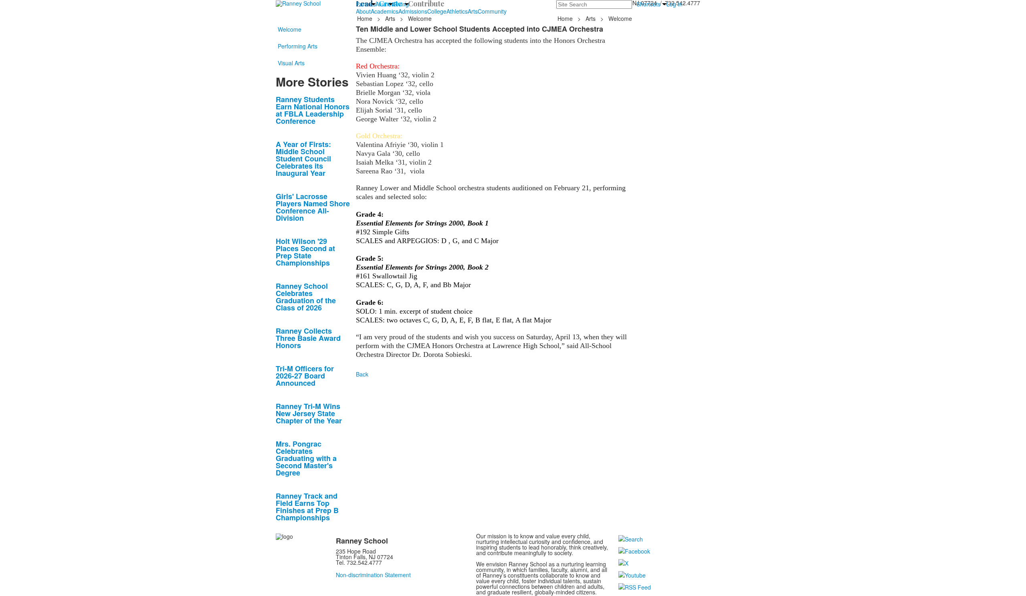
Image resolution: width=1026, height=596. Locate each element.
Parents (366, 4)
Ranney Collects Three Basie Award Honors (308, 338)
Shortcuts (648, 4)
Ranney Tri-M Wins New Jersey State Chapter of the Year (309, 413)
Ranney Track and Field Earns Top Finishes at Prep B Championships (307, 507)
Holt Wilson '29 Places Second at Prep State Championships (305, 252)
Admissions (412, 11)
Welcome (289, 29)
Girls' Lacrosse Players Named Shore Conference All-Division (313, 207)
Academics (384, 11)
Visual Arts (291, 63)
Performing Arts (297, 46)
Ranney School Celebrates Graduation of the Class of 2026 (306, 297)
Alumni (384, 4)
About (363, 11)
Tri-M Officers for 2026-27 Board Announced (305, 375)
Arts (473, 11)
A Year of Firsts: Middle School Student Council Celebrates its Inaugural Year (303, 158)
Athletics (457, 11)
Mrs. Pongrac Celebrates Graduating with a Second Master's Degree (306, 458)
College (436, 11)
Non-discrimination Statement (373, 575)
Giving (401, 4)
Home (365, 18)
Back (362, 374)
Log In (674, 4)
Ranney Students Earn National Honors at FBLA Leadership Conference (312, 110)
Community (492, 11)
